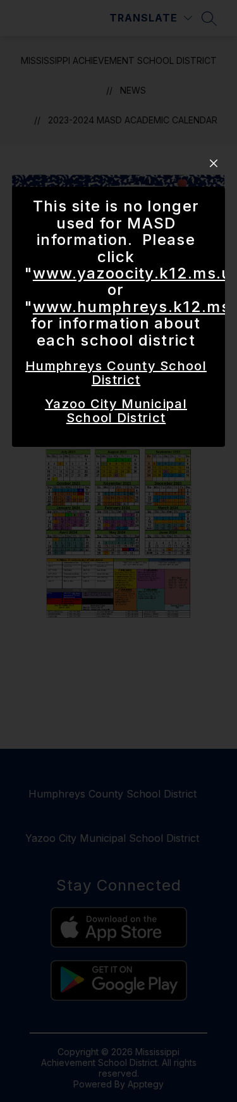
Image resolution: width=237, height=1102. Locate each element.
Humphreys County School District (116, 372)
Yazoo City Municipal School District (116, 410)
